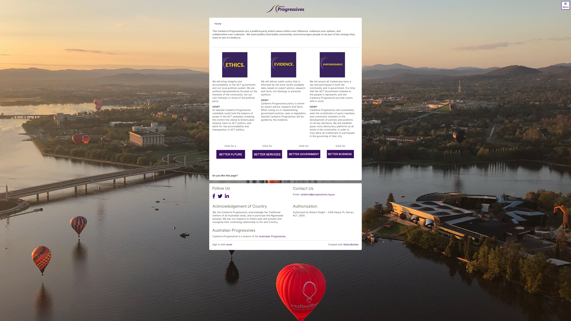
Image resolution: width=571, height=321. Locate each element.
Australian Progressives (272, 236)
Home (218, 23)
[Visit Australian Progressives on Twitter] (220, 198)
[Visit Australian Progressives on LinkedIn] (227, 198)
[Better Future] (230, 154)
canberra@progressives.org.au (317, 194)
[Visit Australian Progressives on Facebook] (214, 198)
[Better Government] (303, 154)
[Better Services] (267, 154)
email (229, 244)
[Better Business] (340, 154)
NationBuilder (351, 244)
